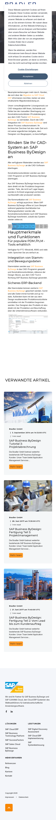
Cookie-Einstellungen (28, 69)
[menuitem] (16, 725)
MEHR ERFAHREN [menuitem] (13, 758)
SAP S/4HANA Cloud (14, 700)
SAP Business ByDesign (32, 122)
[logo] (14, 687)
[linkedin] (11, 711)
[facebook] (7, 711)
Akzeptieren (28, 76)
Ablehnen (28, 83)
